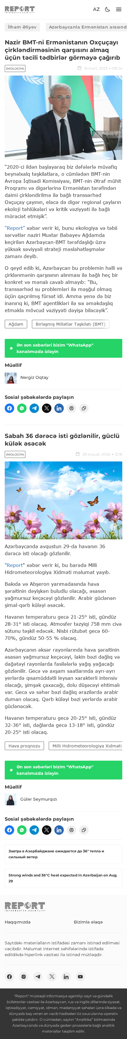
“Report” (15, 228)
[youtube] (80, 976)
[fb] (9, 408)
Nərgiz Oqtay (34, 377)
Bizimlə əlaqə (88, 922)
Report (15, 565)
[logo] (20, 9)
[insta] (23, 976)
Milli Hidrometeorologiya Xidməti (87, 745)
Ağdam (16, 324)
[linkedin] (59, 408)
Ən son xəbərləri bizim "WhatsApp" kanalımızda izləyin (55, 348)
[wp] (22, 408)
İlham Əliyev (22, 27)
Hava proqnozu (24, 745)
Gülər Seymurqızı (38, 799)
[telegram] (34, 408)
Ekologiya (15, 69)
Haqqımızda (17, 922)
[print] (71, 408)
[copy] (84, 408)
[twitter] (46, 408)
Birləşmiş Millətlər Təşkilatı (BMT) (70, 324)
